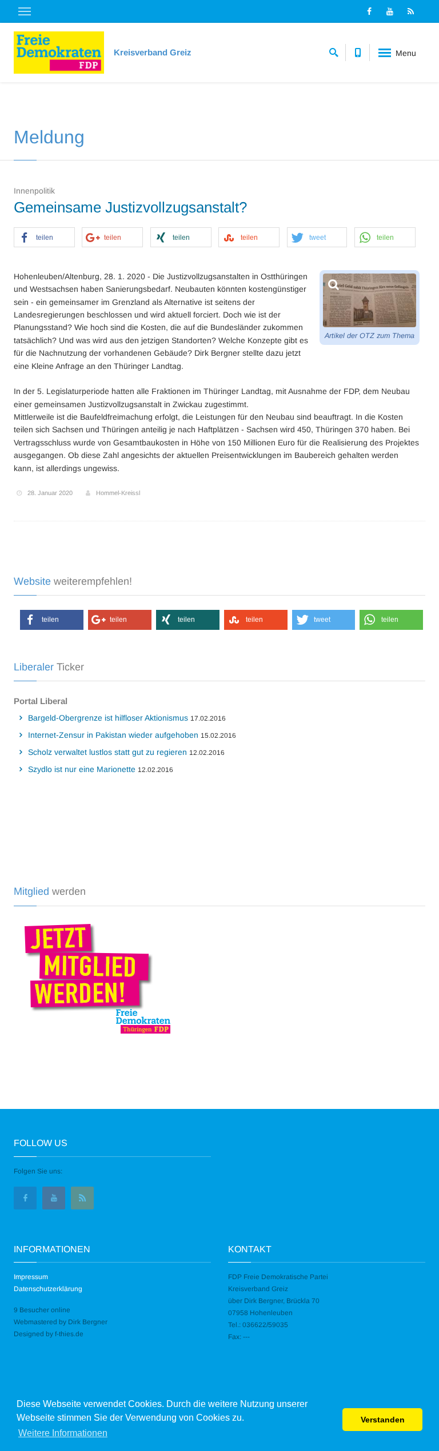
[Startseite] (59, 52)
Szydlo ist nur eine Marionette (81, 769)
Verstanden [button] (383, 1419)
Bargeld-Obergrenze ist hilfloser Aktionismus (108, 717)
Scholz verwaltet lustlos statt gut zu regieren (107, 752)
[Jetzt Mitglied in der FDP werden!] (93, 977)
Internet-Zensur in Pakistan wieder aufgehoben (113, 734)
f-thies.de (69, 1334)
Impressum (31, 1277)
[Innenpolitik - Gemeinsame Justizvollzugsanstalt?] (369, 301)
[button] (44, 238)
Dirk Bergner (87, 1322)
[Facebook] (369, 11)
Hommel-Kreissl (118, 492)
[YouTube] (389, 11)
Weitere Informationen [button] (62, 1433)
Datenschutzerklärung (48, 1289)
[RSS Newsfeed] (410, 11)
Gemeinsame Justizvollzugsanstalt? (130, 207)
